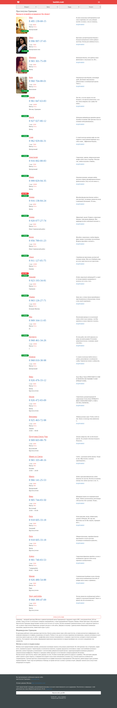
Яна (30, 317)
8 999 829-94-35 (37, 180)
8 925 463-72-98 (37, 420)
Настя (31, 117)
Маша (31, 177)
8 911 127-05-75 (37, 260)
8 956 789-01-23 (37, 240)
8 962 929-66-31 (37, 140)
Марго (31, 476)
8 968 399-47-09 (37, 599)
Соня (31, 137)
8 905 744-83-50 (37, 500)
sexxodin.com (35, 679)
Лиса (31, 37)
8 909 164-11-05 (37, 320)
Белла (31, 237)
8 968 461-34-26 (37, 340)
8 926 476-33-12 (37, 380)
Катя (31, 77)
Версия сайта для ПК (58, 693)
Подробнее (49, 689)
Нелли (31, 396)
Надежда (32, 337)
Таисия (32, 97)
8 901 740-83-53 (37, 559)
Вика (31, 377)
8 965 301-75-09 (37, 61)
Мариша (32, 57)
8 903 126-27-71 (37, 300)
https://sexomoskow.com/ (38, 683)
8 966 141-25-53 (37, 480)
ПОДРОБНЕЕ (80, 24)
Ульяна (32, 297)
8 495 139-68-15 (37, 21)
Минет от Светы (36, 456)
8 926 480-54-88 (37, 579)
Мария (32, 576)
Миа (31, 17)
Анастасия (33, 157)
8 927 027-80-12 (37, 120)
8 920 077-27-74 (37, 220)
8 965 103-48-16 (37, 460)
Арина (31, 197)
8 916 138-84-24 (37, 200)
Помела (32, 357)
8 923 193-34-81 (37, 280)
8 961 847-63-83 (37, 100)
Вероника (33, 416)
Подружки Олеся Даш (38, 436)
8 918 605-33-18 (37, 519)
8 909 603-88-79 (37, 440)
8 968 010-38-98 (37, 360)
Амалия (32, 277)
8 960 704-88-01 (37, 81)
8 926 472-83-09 (37, 400)
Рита (31, 516)
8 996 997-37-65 (37, 41)
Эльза (31, 257)
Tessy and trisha (35, 596)
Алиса (31, 556)
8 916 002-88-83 (37, 160)
